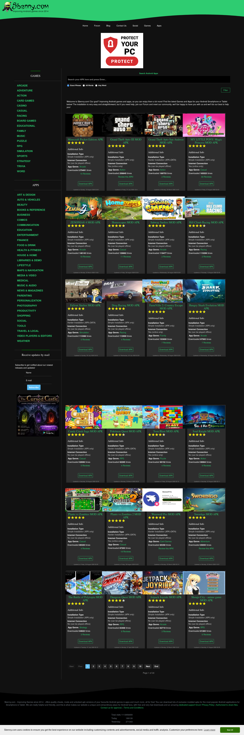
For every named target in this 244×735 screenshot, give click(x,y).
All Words (89, 85)
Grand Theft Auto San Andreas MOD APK (166, 140)
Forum (97, 25)
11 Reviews (126, 256)
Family (163, 335)
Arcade (82, 166)
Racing (204, 249)
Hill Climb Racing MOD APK (206, 222)
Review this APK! (125, 176)
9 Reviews (206, 465)
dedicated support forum (190, 704)
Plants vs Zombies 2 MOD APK (126, 515)
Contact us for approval (111, 707)
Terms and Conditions (133, 707)
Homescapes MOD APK (126, 222)
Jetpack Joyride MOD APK (166, 597)
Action (122, 169)
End (156, 666)
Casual (204, 169)
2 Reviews (166, 176)
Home (85, 25)
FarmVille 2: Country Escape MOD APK (166, 306)
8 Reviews (125, 631)
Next (148, 666)
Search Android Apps (148, 73)
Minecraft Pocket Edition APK (85, 139)
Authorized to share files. (227, 704)
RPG (122, 458)
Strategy (83, 627)
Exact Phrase (75, 85)
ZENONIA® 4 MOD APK (85, 222)
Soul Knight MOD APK (206, 431)
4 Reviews (125, 339)
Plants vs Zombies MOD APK (85, 514)
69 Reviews (206, 176)
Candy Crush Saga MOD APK (85, 431)
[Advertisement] (148, 380)
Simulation (84, 332)
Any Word (102, 85)
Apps (159, 25)
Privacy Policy (208, 704)
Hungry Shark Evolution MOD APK (206, 306)
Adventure (205, 541)
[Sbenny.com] (25, 6)
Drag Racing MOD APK (126, 305)
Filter (225, 90)
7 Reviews (166, 342)
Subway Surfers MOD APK (166, 222)
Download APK (85, 183)
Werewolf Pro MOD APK (166, 514)
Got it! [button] (230, 730)
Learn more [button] (209, 730)
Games (147, 25)
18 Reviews (85, 256)
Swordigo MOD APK (206, 514)
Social (135, 25)
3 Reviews (85, 634)
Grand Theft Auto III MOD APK (125, 140)
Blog (108, 25)
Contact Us (121, 25)
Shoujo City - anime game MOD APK (206, 598)
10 (140, 666)
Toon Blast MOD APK (166, 431)
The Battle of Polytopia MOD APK (85, 598)
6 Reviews (206, 634)
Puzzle (163, 458)
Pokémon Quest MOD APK (125, 431)
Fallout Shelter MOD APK (85, 305)
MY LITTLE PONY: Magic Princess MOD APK (206, 140)
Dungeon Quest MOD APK (125, 597)
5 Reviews (85, 339)
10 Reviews (85, 173)
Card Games (166, 541)
